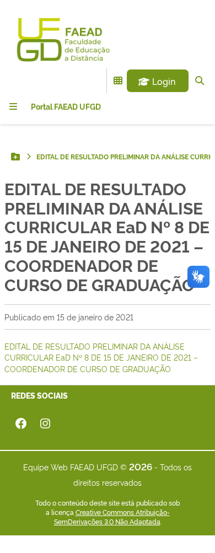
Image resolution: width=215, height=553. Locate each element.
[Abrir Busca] (200, 80)
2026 (140, 466)
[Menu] (13, 106)
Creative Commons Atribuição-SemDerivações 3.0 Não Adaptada (112, 517)
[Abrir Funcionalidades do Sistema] (118, 80)
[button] (158, 81)
